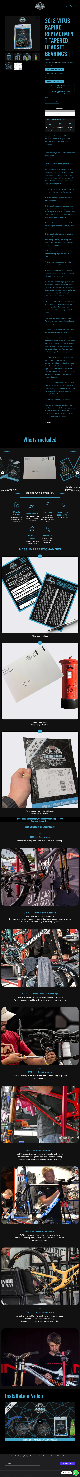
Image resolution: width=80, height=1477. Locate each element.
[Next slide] (77, 472)
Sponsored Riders (49, 1456)
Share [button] (49, 422)
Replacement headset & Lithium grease (60, 86)
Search (13, 1456)
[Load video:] (40, 1421)
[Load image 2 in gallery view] (18, 57)
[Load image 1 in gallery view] (9, 57)
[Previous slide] (2, 472)
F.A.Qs (59, 1456)
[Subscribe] (38, 1463)
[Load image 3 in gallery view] (27, 57)
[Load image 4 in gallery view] (36, 57)
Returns (66, 1456)
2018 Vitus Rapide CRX (55, 74)
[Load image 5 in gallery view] (9, 66)
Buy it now (60, 114)
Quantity (47, 97)
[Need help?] (76, 1473)
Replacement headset (54, 81)
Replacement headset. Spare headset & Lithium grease (60, 92)
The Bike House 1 (14, 1476)
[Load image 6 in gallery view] (18, 66)
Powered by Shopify (24, 1476)
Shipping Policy (23, 1456)
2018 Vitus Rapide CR (54, 69)
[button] (4, 6)
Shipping (57, 62)
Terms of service (35, 1456)
